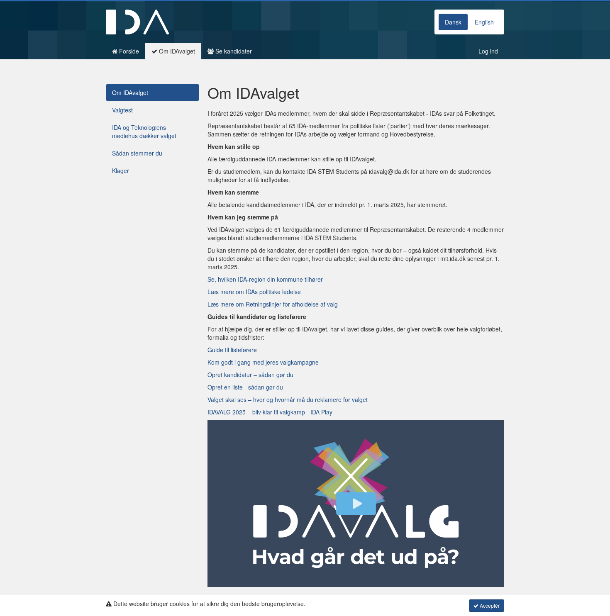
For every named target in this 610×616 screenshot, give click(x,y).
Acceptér (489, 605)
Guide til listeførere (232, 350)
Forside (128, 51)
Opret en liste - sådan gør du (245, 387)
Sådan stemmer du (137, 153)
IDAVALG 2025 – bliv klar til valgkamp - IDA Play (269, 412)
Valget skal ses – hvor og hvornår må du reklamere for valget (287, 399)
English (484, 22)
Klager (120, 170)
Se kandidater (233, 51)
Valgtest (122, 110)
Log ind (488, 51)
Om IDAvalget (176, 51)
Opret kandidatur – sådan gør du (250, 374)
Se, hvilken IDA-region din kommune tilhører (265, 279)
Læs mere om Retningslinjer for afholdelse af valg (272, 304)
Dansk (453, 22)
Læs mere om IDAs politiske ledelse (254, 291)
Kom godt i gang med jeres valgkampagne (263, 362)
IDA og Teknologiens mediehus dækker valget (144, 131)
